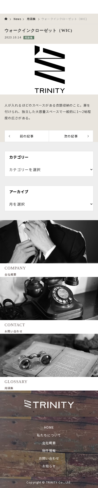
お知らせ (49, 466)
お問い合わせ (49, 458)
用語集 (29, 37)
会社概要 (49, 442)
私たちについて (49, 435)
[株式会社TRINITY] (29, 7)
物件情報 (49, 450)
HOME (49, 427)
